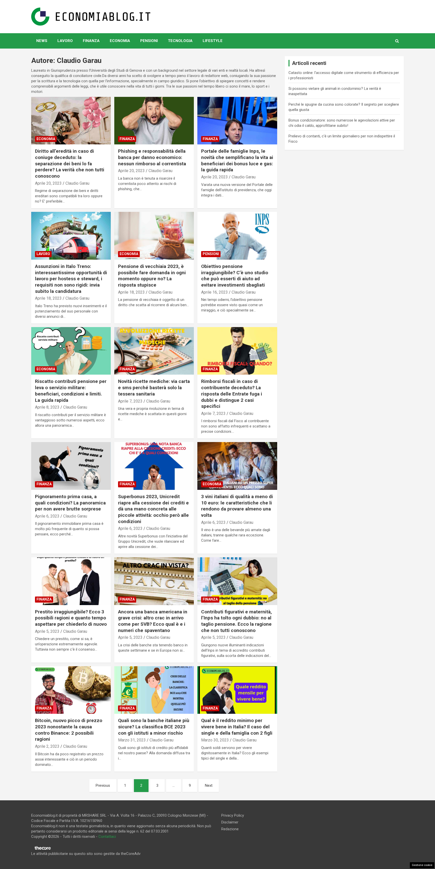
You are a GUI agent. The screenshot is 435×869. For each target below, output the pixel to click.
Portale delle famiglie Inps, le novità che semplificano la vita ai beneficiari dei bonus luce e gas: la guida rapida (237, 160)
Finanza (91, 40)
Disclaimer (229, 822)
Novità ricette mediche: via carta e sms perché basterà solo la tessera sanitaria (154, 387)
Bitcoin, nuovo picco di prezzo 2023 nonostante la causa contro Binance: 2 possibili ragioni (68, 730)
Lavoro (65, 40)
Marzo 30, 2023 (215, 740)
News (41, 40)
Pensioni (149, 40)
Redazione (230, 829)
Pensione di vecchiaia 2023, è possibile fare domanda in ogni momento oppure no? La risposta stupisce (152, 275)
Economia (120, 40)
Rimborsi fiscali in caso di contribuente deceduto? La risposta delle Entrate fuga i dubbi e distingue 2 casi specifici (231, 393)
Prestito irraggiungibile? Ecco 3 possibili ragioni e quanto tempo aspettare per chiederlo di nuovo (71, 618)
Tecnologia (180, 40)
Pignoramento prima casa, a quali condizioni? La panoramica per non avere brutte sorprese (70, 503)
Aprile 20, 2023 (48, 183)
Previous (103, 785)
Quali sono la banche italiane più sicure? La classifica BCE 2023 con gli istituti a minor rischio (153, 727)
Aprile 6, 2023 (47, 516)
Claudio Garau (77, 183)
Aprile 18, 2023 (48, 298)
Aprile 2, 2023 (47, 746)
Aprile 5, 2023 (47, 631)
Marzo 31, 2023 (132, 740)
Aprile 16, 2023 (214, 292)
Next (208, 785)
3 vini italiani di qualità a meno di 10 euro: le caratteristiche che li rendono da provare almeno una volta (237, 506)
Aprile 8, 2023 (47, 407)
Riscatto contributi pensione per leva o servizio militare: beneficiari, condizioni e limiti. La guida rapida (70, 390)
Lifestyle (213, 40)
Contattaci (107, 836)
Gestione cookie (422, 865)
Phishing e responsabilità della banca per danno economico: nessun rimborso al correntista (152, 157)
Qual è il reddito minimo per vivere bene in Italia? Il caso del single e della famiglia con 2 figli (236, 727)
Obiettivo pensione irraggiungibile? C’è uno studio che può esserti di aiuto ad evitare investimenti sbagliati (234, 275)
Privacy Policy (232, 815)
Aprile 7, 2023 (130, 401)
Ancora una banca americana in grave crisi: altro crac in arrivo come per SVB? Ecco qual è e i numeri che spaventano (152, 621)
